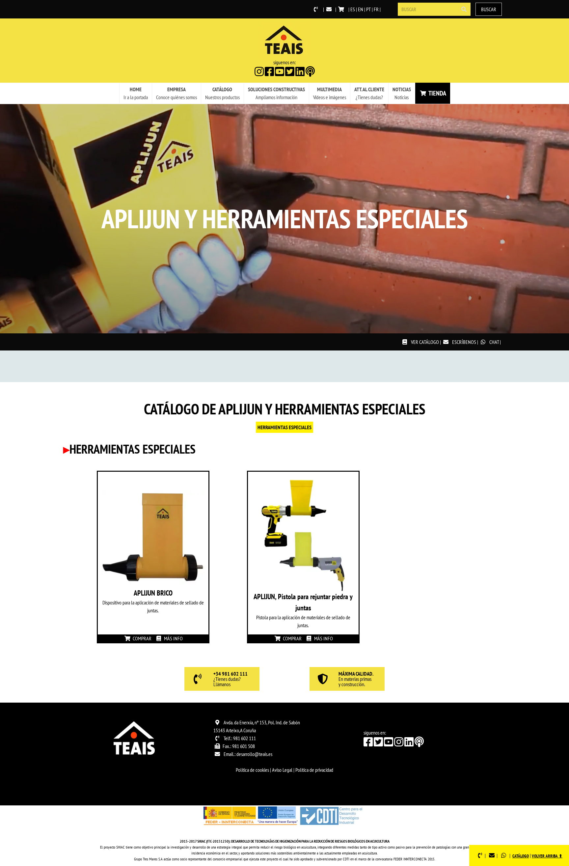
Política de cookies (252, 770)
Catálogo (520, 856)
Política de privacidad (314, 770)
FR (376, 9)
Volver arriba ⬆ (547, 856)
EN (360, 9)
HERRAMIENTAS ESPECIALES (284, 427)
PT (368, 9)
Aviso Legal (282, 770)
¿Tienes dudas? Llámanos (230, 679)
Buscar (488, 9)
